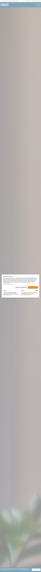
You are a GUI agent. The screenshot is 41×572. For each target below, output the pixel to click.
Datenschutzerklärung (6, 284)
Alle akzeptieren (33, 287)
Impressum (11, 284)
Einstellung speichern (21, 287)
